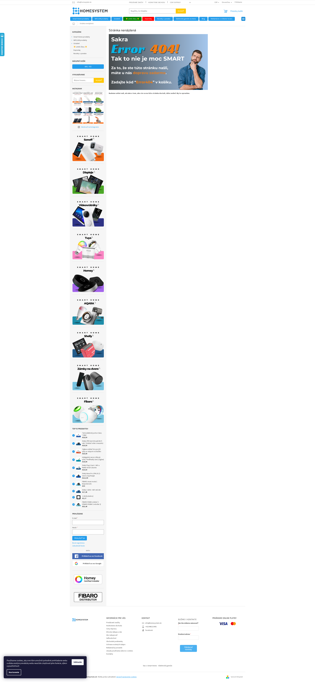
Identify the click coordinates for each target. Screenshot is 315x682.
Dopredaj (77, 50)
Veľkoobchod (111, 638)
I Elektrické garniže (165, 666)
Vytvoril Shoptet (237, 677)
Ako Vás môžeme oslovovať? (188, 623)
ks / (88, 66)
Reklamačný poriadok (114, 648)
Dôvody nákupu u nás (114, 632)
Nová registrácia (78, 543)
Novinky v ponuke (80, 53)
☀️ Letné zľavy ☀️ (80, 47)
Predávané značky (136, 2)
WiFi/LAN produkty (80, 40)
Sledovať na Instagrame (90, 127)
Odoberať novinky (188, 648)
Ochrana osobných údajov (116, 644)
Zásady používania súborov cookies (119, 651)
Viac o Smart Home (150, 666)
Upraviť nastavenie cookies (126, 677)
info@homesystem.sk (153, 623)
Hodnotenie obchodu (156, 2)
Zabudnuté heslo (78, 546)
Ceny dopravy (175, 2)
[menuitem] (80, 19)
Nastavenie (14, 672)
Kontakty (109, 654)
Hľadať (181, 11)
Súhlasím (78, 662)
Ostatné (77, 43)
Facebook (149, 630)
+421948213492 (151, 626)
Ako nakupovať (111, 635)
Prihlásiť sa (79, 538)
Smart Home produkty (82, 37)
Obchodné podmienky (114, 641)
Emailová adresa (184, 634)
